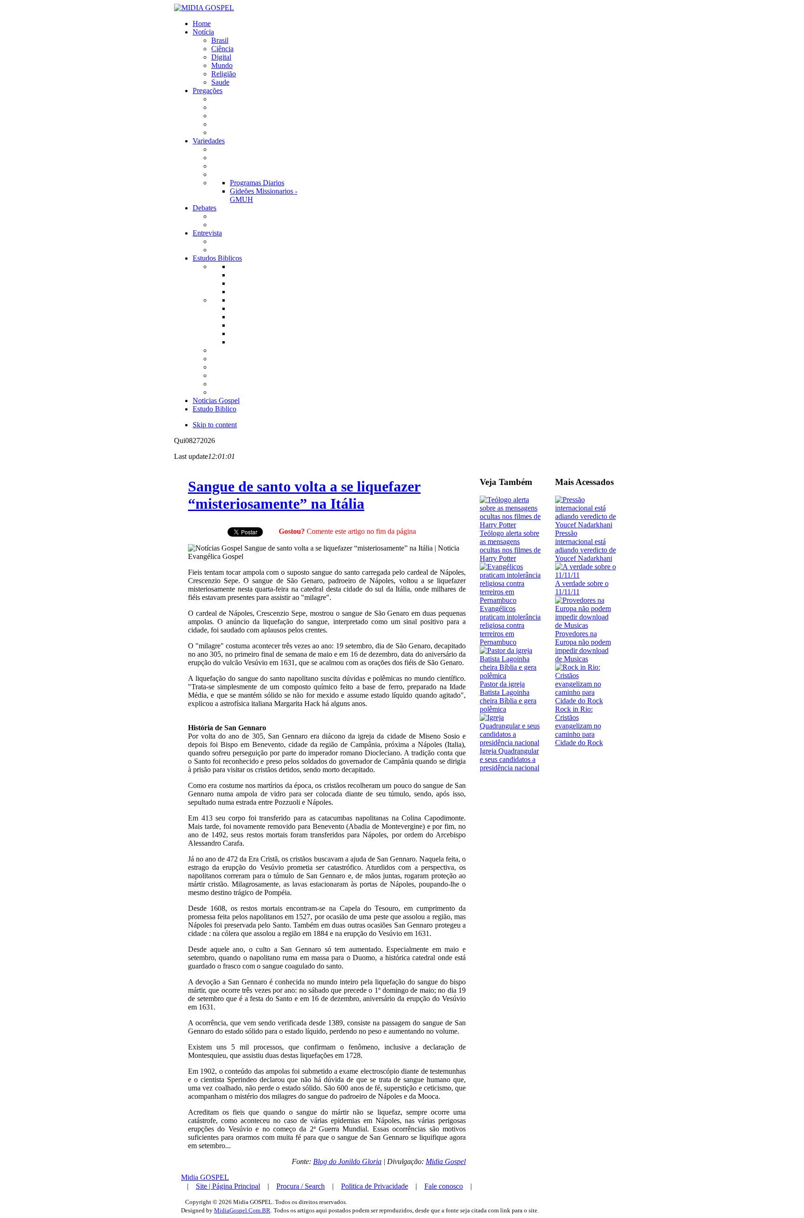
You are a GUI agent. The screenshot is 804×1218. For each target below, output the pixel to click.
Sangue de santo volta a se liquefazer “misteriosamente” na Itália (304, 495)
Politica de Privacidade (374, 1186)
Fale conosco (443, 1186)
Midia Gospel (446, 1161)
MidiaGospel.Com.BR (242, 1210)
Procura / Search (300, 1186)
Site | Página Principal (228, 1186)
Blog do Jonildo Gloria (347, 1161)
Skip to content (215, 425)
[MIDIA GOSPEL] (204, 8)
